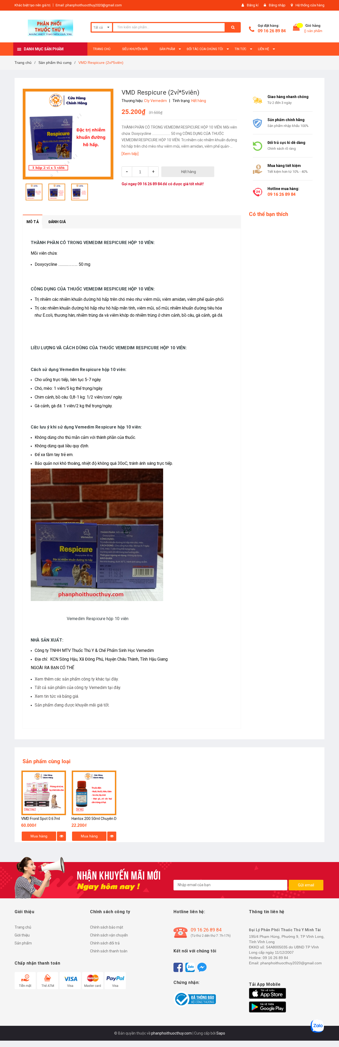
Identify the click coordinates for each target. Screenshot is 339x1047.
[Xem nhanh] (61, 836)
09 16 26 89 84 (272, 30)
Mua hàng (38, 836)
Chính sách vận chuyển (109, 935)
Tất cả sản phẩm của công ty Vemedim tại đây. (78, 687)
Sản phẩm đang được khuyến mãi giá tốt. (72, 705)
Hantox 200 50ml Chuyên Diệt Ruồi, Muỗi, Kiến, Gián (114, 818)
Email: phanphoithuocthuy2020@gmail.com (89, 5)
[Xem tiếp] (130, 154)
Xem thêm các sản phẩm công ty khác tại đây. (77, 679)
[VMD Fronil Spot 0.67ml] (43, 792)
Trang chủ (23, 927)
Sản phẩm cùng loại (47, 761)
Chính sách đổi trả (105, 943)
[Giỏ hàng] (296, 28)
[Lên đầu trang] (329, 1033)
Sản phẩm (23, 943)
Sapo (220, 1033)
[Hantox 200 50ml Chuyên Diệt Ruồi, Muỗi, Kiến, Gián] (94, 792)
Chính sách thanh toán (108, 951)
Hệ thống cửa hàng (310, 5)
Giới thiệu (22, 935)
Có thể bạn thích (268, 214)
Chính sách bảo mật (106, 927)
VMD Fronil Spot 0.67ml (40, 818)
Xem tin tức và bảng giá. (57, 696)
